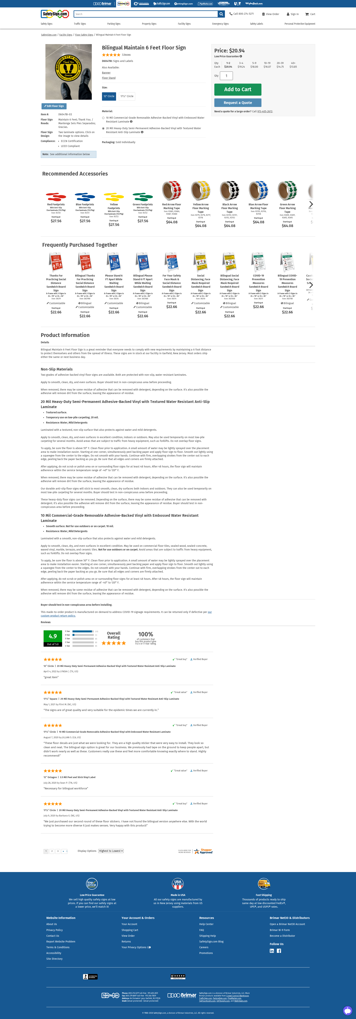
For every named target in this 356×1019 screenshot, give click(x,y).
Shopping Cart (130, 930)
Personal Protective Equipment (300, 23)
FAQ (201, 930)
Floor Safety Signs (84, 35)
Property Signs (149, 23)
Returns (126, 941)
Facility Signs (65, 35)
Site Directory (54, 958)
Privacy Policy (54, 930)
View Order (128, 935)
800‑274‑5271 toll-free (137, 993)
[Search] (221, 14)
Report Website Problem (60, 941)
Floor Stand (109, 78)
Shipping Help (207, 935)
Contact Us (52, 935)
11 (126, 55)
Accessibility (53, 953)
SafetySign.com (49, 35)
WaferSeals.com (240, 1001)
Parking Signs (114, 23)
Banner (106, 72)
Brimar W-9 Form (280, 930)
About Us (51, 924)
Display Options (87, 851)
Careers (203, 947)
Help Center (206, 924)
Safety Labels (256, 23)
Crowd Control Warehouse (237, 996)
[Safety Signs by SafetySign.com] (55, 18)
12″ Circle (109, 96)
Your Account (129, 924)
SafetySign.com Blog (211, 941)
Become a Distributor (282, 935)
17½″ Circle (127, 96)
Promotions (206, 953)
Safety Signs (46, 23)
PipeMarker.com (234, 998)
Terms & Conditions (58, 947)
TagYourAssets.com (207, 1001)
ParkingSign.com (220, 998)
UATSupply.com (223, 1001)
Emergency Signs (220, 23)
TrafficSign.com (205, 998)
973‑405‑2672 (264, 111)
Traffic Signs (80, 23)
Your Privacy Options (134, 947)
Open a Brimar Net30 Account (287, 924)
